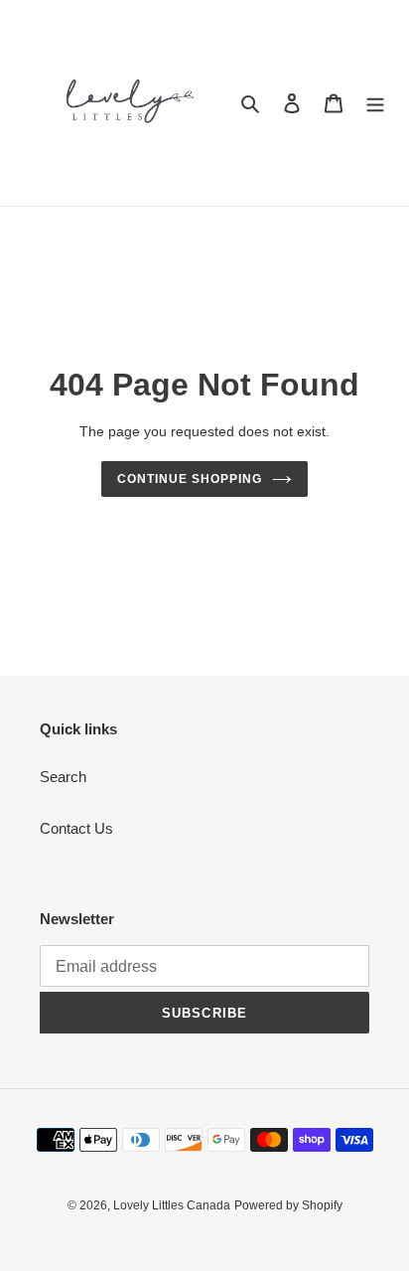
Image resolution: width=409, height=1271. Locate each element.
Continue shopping (189, 479)
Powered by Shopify (288, 1205)
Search (63, 776)
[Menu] (375, 102)
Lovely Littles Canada (171, 1205)
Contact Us (76, 828)
